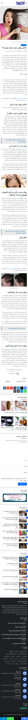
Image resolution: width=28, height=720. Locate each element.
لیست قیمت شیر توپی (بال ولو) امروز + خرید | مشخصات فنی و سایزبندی (10, 558)
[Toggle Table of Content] (26, 78)
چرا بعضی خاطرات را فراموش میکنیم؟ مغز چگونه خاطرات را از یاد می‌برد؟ (10, 538)
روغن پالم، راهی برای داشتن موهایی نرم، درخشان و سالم (21, 428)
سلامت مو (13, 42)
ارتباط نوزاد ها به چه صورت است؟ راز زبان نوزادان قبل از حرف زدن (10, 544)
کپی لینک (8, 381)
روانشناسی (18, 656)
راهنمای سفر (24, 656)
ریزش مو (24, 378)
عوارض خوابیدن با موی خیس (21, 412)
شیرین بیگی (18, 672)
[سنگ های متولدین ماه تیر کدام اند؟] (23, 572)
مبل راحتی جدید (23, 708)
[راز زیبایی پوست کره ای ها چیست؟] (23, 591)
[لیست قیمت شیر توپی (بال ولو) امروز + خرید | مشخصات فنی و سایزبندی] (23, 559)
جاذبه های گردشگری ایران (21, 654)
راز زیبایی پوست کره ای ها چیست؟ (11, 589)
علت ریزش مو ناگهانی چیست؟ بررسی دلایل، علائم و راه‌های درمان (10, 531)
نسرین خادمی (18, 695)
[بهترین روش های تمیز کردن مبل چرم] (23, 578)
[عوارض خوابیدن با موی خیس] (21, 406)
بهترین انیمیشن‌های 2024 (12, 563)
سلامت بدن (16, 658)
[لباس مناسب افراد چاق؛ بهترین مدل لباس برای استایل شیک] (23, 513)
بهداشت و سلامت (19, 42)
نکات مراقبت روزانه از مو (8, 412)
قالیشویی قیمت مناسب (22, 661)
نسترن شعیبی (18, 683)
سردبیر (24, 51)
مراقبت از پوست (23, 663)
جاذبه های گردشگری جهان (10, 654)
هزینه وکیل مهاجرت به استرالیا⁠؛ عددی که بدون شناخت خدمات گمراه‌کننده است (10, 583)
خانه (25, 42)
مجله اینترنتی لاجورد (21, 98)
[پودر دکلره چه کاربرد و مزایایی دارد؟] (7, 421)
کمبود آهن (24, 149)
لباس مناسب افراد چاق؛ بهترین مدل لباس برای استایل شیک (10, 512)
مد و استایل (14, 661)
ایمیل (25, 466)
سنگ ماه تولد (5, 658)
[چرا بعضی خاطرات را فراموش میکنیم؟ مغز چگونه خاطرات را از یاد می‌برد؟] (23, 539)
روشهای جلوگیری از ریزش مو (14, 268)
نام (26, 460)
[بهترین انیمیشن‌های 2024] (23, 565)
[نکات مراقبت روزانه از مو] (7, 406)
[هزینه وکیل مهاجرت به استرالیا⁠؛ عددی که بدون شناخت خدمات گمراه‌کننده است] (23, 585)
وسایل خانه (8, 663)
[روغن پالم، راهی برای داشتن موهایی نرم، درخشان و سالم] (21, 421)
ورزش (13, 663)
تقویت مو (16, 651)
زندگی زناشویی (6, 656)
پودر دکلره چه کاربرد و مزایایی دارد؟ (7, 428)
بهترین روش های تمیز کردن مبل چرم (10, 576)
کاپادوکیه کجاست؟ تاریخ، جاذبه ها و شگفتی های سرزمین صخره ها (10, 518)
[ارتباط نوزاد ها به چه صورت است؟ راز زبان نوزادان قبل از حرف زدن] (23, 545)
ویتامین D (17, 334)
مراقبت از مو (7, 661)
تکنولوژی (11, 651)
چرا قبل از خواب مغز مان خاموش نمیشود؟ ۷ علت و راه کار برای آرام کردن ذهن (10, 525)
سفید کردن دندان (23, 658)
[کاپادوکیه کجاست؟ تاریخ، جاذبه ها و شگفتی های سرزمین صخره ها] (23, 519)
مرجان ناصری (18, 689)
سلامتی (10, 658)
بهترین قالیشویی (23, 651)
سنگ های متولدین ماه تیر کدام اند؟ (10, 570)
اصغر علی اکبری (18, 677)
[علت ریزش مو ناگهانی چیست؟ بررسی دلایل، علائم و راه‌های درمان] (23, 533)
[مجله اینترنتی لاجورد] (20, 3)
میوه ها (17, 663)
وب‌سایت (25, 472)
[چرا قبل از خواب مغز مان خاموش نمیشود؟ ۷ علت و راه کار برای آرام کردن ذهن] (23, 526)
